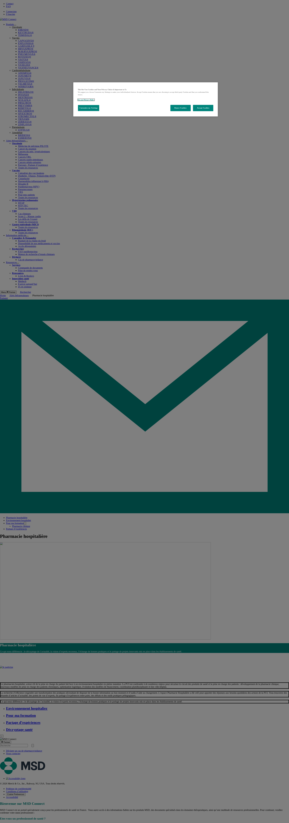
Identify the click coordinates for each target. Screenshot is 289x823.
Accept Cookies (203, 108)
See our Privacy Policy (86, 100)
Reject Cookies (180, 108)
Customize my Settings (88, 108)
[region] (145, 99)
